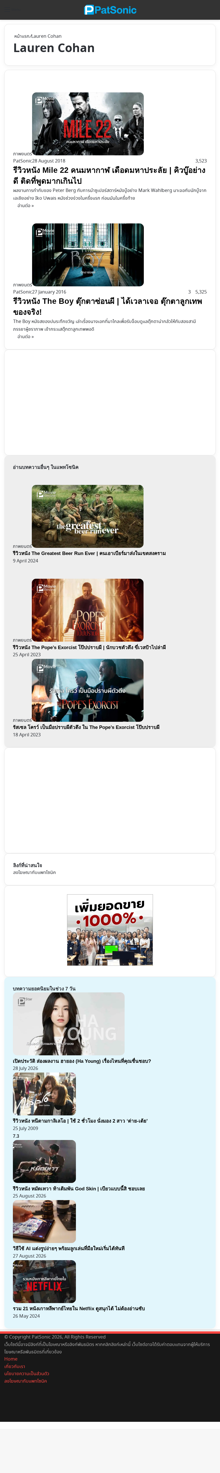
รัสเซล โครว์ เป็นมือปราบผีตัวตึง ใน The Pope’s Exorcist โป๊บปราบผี (86, 727)
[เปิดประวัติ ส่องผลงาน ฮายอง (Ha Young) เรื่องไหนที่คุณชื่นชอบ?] (69, 1054)
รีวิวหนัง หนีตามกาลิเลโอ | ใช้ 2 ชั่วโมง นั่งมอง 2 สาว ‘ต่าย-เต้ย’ (80, 1121)
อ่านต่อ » (25, 206)
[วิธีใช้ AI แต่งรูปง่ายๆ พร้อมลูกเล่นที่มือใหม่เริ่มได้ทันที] (44, 1241)
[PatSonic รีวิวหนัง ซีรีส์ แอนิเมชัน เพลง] (110, 10)
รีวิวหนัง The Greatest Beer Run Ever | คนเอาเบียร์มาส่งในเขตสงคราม (89, 553)
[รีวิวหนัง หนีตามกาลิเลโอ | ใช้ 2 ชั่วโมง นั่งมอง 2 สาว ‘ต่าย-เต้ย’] (44, 1114)
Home (10, 1359)
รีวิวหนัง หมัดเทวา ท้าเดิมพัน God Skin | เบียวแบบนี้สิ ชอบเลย (79, 1189)
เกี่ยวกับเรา (14, 1366)
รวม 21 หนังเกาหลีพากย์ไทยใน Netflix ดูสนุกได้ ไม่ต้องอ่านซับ (79, 1308)
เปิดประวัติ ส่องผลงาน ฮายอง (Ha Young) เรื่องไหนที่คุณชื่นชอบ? (82, 1061)
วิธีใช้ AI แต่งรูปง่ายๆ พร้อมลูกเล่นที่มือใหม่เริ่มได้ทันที (69, 1248)
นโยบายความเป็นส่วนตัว (26, 1374)
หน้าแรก (21, 36)
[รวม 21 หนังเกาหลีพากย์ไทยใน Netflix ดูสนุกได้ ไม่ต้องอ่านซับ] (44, 1301)
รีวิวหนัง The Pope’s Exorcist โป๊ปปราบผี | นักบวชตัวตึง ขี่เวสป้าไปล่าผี (89, 647)
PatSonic (22, 161)
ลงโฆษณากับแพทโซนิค (34, 872)
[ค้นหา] (213, 11)
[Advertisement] (56, 401)
